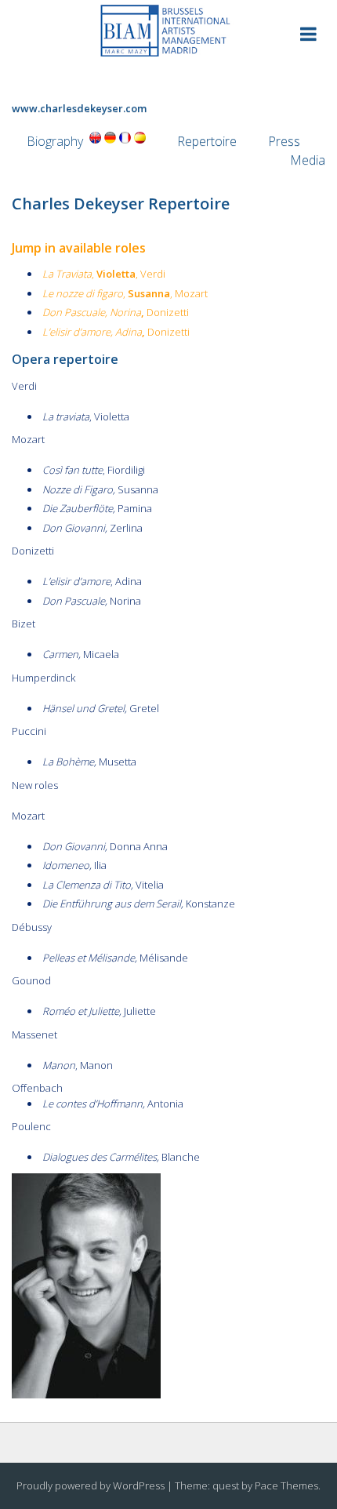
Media (307, 160)
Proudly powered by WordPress (90, 1485)
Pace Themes (286, 1485)
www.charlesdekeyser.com (79, 108)
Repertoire (207, 141)
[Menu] (308, 37)
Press (284, 141)
